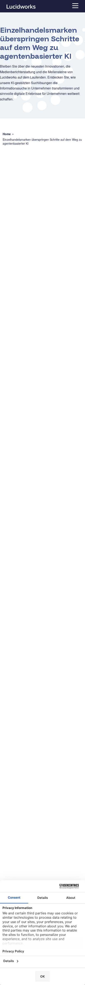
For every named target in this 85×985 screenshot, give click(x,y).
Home (7, 134)
